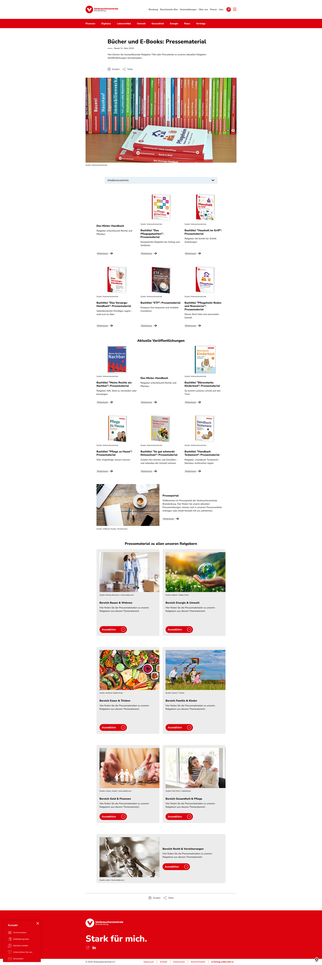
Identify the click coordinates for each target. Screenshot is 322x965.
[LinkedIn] (94, 947)
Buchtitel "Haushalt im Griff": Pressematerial (203, 232)
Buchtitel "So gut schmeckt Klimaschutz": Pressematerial (158, 453)
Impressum (149, 961)
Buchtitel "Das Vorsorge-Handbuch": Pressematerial (113, 304)
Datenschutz (179, 961)
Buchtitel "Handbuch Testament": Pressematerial (202, 453)
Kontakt (163, 961)
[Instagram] (87, 947)
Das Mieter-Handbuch (110, 226)
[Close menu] (37, 923)
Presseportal (171, 495)
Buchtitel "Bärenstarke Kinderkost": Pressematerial (202, 384)
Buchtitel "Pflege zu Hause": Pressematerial (114, 453)
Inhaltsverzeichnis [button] (118, 180)
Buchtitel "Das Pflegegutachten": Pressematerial (151, 234)
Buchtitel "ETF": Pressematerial (160, 303)
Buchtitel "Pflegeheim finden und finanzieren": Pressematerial (203, 306)
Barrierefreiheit (198, 961)
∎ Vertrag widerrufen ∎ (222, 961)
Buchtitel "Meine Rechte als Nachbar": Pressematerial (114, 384)
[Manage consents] (316, 959)
